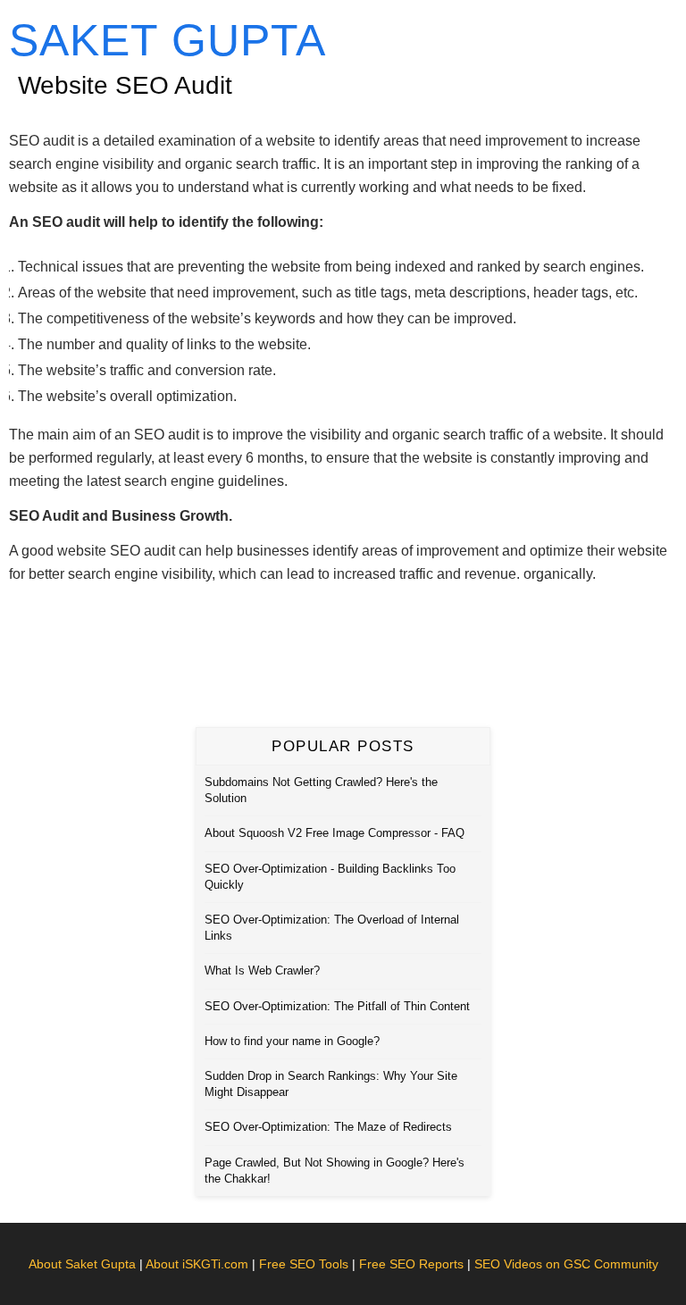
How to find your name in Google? (292, 1041)
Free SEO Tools (303, 1264)
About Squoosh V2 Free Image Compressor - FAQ (334, 833)
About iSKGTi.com (197, 1264)
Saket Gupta (167, 40)
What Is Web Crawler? (262, 970)
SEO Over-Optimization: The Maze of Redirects (328, 1127)
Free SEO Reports (411, 1264)
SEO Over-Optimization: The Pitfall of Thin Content (337, 1006)
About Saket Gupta (82, 1264)
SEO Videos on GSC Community (566, 1264)
